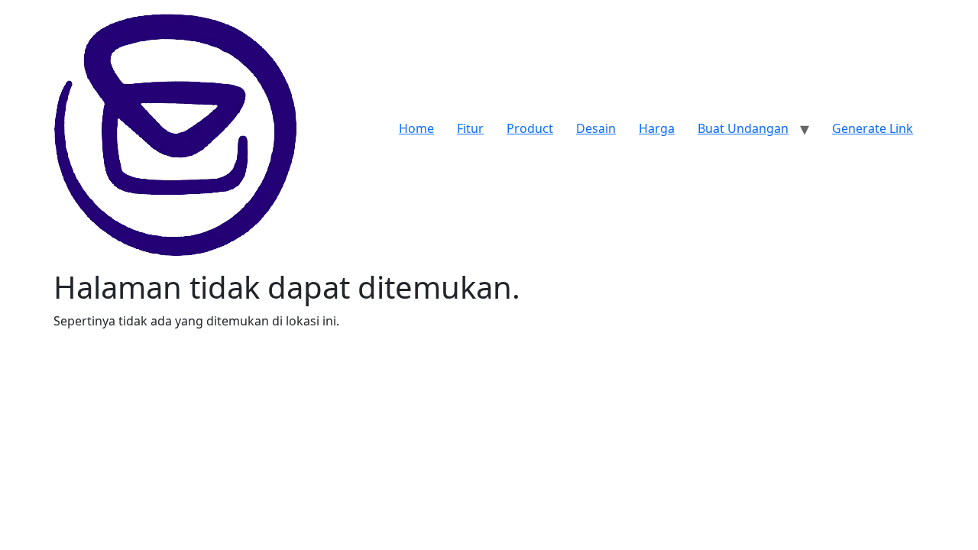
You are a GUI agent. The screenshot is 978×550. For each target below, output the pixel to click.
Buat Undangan (743, 128)
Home (416, 128)
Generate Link (872, 128)
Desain (596, 128)
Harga (657, 128)
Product (530, 128)
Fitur (470, 128)
